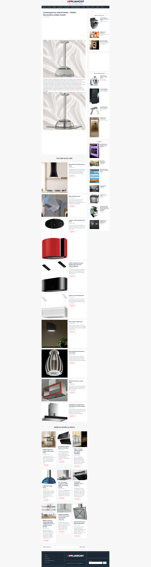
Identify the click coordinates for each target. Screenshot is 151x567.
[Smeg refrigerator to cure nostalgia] (94, 103)
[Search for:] (99, 11)
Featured (102, 21)
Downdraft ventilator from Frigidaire (78, 483)
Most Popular (99, 15)
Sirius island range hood (76, 321)
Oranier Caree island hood (76, 295)
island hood (79, 84)
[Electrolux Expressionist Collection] (94, 165)
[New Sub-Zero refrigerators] (94, 136)
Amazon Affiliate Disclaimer (49, 560)
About (46, 554)
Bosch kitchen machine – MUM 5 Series (103, 76)
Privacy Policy (47, 558)
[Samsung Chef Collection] (94, 191)
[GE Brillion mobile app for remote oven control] (94, 182)
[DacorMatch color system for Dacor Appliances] (94, 157)
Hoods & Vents (72, 167)
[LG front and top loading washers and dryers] (94, 28)
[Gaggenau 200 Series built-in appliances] (94, 228)
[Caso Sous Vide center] (94, 202)
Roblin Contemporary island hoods (73, 89)
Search (104, 562)
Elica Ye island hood (74, 196)
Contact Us (46, 556)
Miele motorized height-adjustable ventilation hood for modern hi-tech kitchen (48, 523)
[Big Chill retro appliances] (94, 37)
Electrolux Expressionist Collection (103, 161)
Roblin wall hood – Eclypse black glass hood (48, 451)
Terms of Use (47, 562)
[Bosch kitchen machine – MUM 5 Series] (94, 85)
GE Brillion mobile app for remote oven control (104, 170)
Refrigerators (106, 91)
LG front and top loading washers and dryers (104, 19)
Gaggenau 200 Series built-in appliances (103, 221)
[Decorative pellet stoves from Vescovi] (94, 48)
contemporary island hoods (53, 79)
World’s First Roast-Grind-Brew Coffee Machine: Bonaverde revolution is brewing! (104, 208)
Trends (99, 141)
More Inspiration (99, 73)
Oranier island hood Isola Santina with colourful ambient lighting (76, 264)
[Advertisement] (65, 28)
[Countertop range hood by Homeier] (94, 114)
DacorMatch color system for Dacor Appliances (103, 145)
